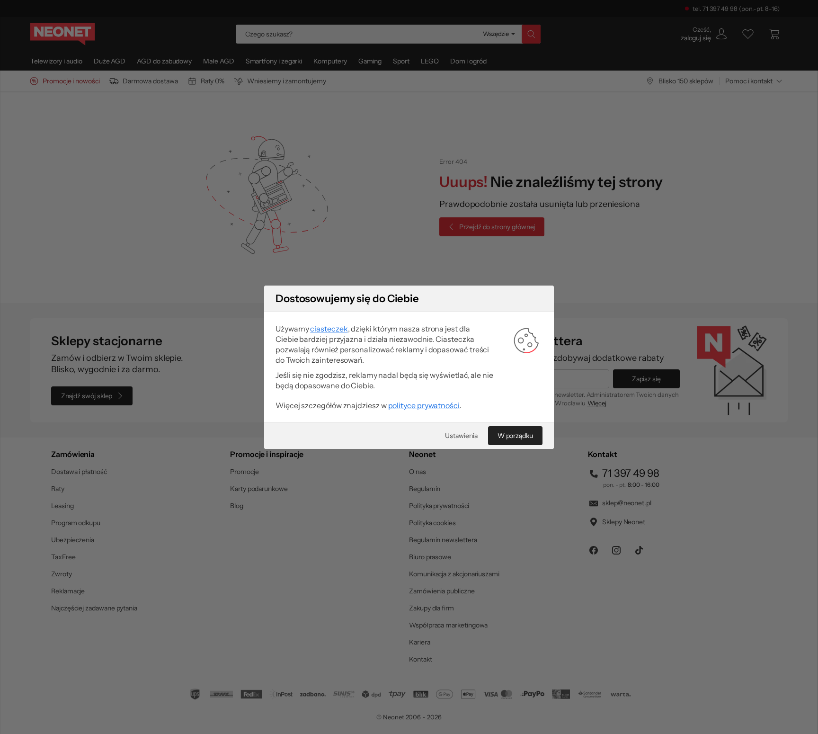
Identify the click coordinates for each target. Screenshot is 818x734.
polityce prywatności (424, 405)
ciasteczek (328, 328)
